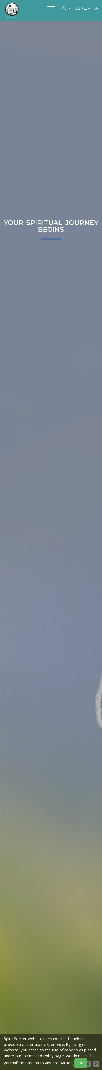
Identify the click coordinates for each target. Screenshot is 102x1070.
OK (80, 1063)
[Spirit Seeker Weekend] (12, 10)
